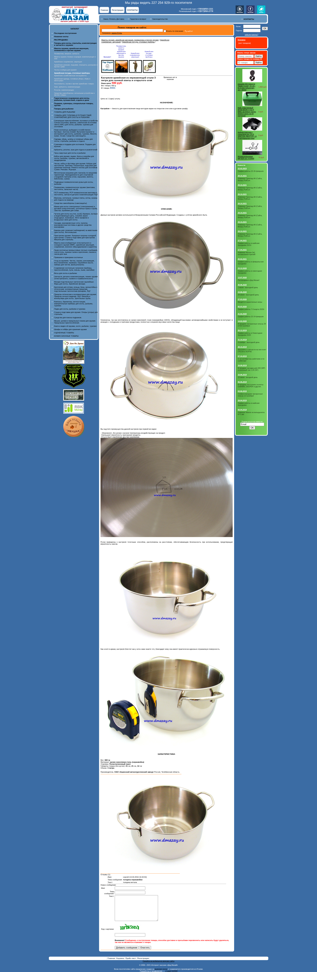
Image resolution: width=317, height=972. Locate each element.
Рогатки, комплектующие (64, 90)
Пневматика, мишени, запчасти (66, 54)
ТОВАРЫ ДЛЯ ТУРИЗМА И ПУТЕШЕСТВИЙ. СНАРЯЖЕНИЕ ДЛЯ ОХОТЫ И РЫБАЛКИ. (73, 116)
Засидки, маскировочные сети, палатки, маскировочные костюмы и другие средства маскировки (72, 225)
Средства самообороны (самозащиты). (70, 203)
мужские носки (161, 969)
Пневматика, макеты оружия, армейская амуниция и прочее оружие (121, 51)
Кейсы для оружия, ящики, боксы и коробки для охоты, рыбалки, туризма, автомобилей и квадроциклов (74, 158)
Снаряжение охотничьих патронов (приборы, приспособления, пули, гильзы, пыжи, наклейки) (74, 269)
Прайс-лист (130, 958)
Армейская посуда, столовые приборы (138, 42)
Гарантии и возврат (138, 19)
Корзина (120, 958)
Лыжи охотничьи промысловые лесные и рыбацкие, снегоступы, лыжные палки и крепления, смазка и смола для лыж (76, 252)
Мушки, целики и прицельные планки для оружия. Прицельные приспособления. (75, 322)
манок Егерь (117, 33)
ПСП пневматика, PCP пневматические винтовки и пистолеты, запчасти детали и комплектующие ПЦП (76, 194)
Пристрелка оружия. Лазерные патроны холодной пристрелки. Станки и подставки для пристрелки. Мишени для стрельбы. (75, 238)
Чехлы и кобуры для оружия (65, 70)
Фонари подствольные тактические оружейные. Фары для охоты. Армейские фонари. (74, 283)
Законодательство (160, 19)
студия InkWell (171, 971)
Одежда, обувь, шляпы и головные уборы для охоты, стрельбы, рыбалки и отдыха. (73, 140)
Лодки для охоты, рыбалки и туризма (69, 309)
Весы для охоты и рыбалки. (65, 273)
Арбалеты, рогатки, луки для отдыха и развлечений (75, 150)
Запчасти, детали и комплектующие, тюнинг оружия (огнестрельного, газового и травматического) (76, 278)
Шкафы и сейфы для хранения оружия (70, 329)
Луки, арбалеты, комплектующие (67, 87)
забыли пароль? (251, 35)
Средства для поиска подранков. (68, 317)
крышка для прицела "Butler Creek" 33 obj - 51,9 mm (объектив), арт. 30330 (247, 87)
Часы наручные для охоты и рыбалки (70, 153)
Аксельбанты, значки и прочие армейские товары (74, 84)
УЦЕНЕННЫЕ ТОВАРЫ (64, 333)
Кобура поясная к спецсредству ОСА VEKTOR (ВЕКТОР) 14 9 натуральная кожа (247, 135)
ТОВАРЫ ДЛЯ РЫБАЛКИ (64, 112)
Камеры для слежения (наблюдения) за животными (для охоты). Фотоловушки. (75, 231)
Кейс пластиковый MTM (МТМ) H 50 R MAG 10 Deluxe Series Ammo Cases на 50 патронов (247, 112)
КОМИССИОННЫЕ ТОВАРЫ (66, 336)
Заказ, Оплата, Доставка (113, 19)
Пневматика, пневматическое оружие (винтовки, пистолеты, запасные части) (74, 188)
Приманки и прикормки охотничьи (68, 257)
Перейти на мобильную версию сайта (158, 961)
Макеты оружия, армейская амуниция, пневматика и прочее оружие (130, 40)
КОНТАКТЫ (132, 10)
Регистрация (117, 10)
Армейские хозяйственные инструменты (70, 75)
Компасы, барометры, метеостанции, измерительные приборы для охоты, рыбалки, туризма (73, 304)
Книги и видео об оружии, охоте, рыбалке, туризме (75, 326)
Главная (104, 10)
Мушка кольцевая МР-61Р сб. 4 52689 (246, 157)
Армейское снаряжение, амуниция (68, 62)
